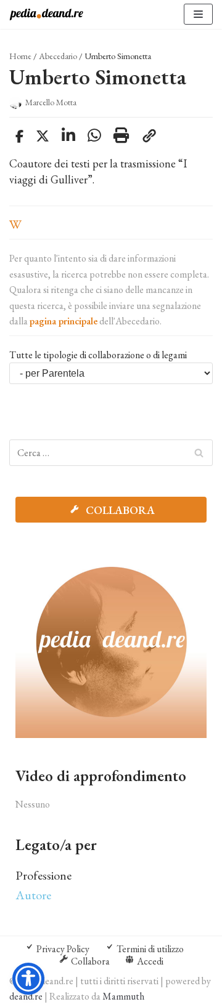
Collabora (119, 510)
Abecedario (58, 56)
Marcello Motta (50, 102)
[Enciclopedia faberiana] (46, 14)
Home (20, 56)
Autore (33, 895)
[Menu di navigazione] (198, 14)
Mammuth (123, 996)
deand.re (26, 996)
